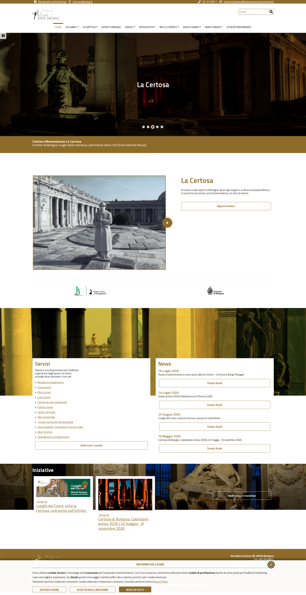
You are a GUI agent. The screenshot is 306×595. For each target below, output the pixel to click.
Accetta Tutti (135, 589)
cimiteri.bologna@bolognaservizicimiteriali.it (249, 2)
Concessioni (44, 387)
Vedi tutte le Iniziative (242, 496)
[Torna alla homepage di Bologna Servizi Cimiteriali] (135, 14)
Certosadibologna (83, 2)
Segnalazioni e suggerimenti (53, 437)
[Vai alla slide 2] (148, 127)
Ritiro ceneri (44, 392)
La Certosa (153, 85)
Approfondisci (226, 206)
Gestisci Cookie (49, 589)
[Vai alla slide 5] (162, 127)
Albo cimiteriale (46, 417)
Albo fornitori (45, 432)
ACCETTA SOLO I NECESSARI (92, 589)
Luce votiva (44, 397)
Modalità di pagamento (51, 382)
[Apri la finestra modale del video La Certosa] (103, 222)
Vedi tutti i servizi (91, 445)
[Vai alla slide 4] (157, 127)
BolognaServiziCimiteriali (52, 2)
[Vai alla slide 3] (152, 127)
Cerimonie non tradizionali (52, 402)
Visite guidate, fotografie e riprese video (60, 427)
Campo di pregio (46, 412)
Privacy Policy (160, 582)
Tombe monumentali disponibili (55, 422)
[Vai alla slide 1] (143, 127)
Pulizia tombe (45, 407)
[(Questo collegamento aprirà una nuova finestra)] (90, 291)
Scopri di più (214, 383)
